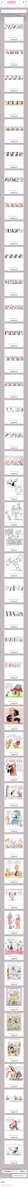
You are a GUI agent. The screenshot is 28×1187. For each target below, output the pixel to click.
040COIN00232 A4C (14, 1059)
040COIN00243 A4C (14, 956)
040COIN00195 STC (14, 420)
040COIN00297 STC (14, 318)
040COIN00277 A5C (14, 829)
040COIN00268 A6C (14, 701)
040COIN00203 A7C (14, 778)
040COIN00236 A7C (14, 905)
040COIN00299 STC (14, 267)
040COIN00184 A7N (14, 497)
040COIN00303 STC (14, 165)
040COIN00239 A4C (14, 982)
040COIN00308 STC (14, 114)
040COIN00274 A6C (14, 1084)
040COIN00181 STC (14, 625)
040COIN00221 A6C (14, 1135)
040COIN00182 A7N (14, 548)
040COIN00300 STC (14, 242)
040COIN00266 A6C (14, 727)
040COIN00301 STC (14, 216)
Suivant (23, 1171)
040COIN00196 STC (14, 676)
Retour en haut (19, 1176)
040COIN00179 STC (14, 650)
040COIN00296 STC (14, 344)
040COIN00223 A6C (14, 1110)
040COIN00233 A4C (14, 1033)
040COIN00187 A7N (14, 522)
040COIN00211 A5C (14, 854)
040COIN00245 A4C (14, 931)
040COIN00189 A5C (14, 471)
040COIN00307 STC (14, 139)
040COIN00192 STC (14, 446)
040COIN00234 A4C (14, 1007)
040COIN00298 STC (14, 293)
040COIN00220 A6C (14, 1161)
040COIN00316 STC (14, 63)
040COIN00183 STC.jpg (14, 599)
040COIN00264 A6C (14, 752)
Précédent (6, 1171)
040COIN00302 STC (14, 190)
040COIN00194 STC (14, 37)
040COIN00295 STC (14, 369)
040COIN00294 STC (14, 395)
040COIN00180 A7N (14, 573)
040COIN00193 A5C (14, 880)
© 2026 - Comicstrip (6, 1185)
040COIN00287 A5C (14, 803)
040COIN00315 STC (14, 88)
